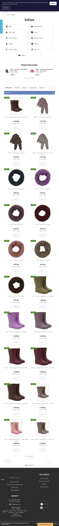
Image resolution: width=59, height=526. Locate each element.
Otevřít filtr (7, 92)
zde (16, 4)
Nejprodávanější (33, 87)
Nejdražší (24, 87)
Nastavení (6, 7)
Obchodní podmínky (14, 481)
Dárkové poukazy (44, 487)
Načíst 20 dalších (29, 456)
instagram (45, 507)
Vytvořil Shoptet (54, 523)
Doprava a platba (44, 478)
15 (53, 461)
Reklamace (44, 484)
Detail (15, 128)
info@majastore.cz (16, 504)
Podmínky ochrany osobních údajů (15, 484)
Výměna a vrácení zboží (44, 481)
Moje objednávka (15, 490)
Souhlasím (53, 3)
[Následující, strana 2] (49, 461)
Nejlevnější (17, 87)
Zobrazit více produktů (29, 78)
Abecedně (41, 87)
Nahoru (8, 461)
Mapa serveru (15, 487)
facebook (46, 504)
